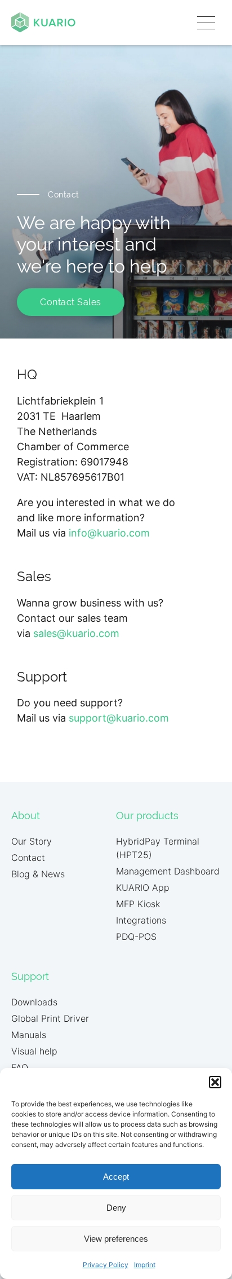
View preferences (116, 1238)
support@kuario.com (119, 718)
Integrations (141, 920)
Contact (28, 857)
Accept (116, 1176)
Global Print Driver (50, 1018)
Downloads (34, 1002)
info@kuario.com (109, 533)
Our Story (31, 841)
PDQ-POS (136, 936)
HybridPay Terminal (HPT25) (157, 848)
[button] (215, 1082)
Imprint (144, 1264)
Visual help (34, 1051)
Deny (116, 1207)
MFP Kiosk (138, 903)
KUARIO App (142, 887)
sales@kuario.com (76, 633)
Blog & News (38, 874)
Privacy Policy (105, 1264)
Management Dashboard (168, 871)
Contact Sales (70, 302)
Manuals (28, 1034)
